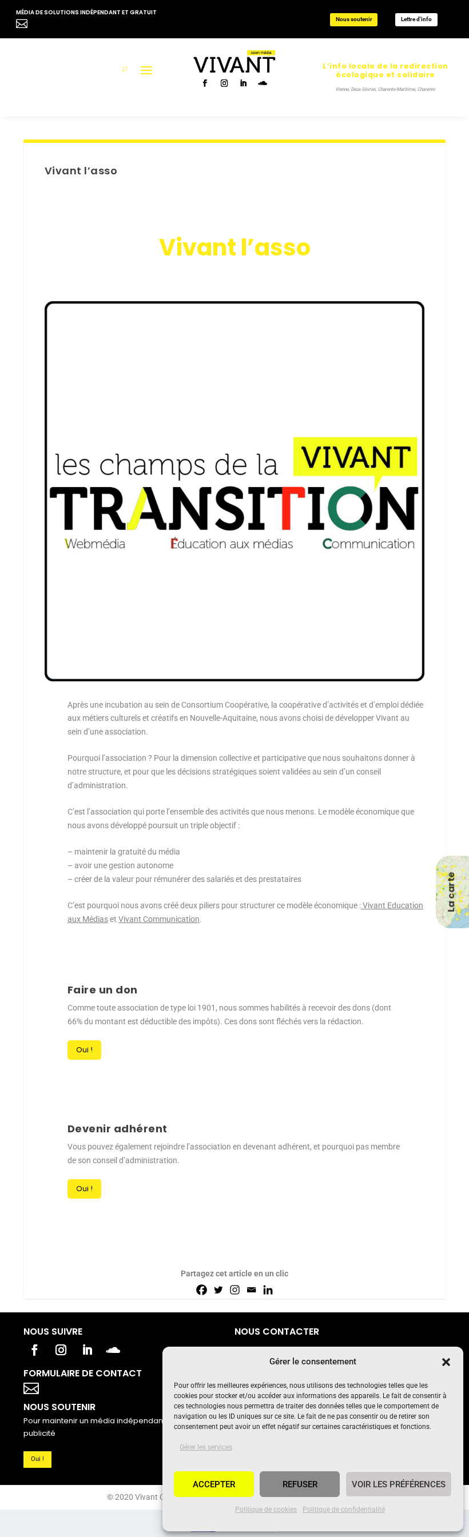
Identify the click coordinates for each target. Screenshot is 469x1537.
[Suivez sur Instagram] (225, 84)
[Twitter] (218, 1290)
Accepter (214, 1484)
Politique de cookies (266, 1510)
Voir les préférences (399, 1484)
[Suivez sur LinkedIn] (244, 84)
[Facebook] (201, 1290)
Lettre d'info (416, 19)
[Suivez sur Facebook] (206, 84)
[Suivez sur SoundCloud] (263, 84)
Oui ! (84, 1049)
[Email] (251, 1290)
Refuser (300, 1484)
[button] (446, 1362)
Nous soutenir (354, 19)
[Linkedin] (268, 1290)
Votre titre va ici (96, 1387)
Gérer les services (206, 1447)
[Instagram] (235, 1290)
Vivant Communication (159, 919)
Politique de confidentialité (344, 1510)
